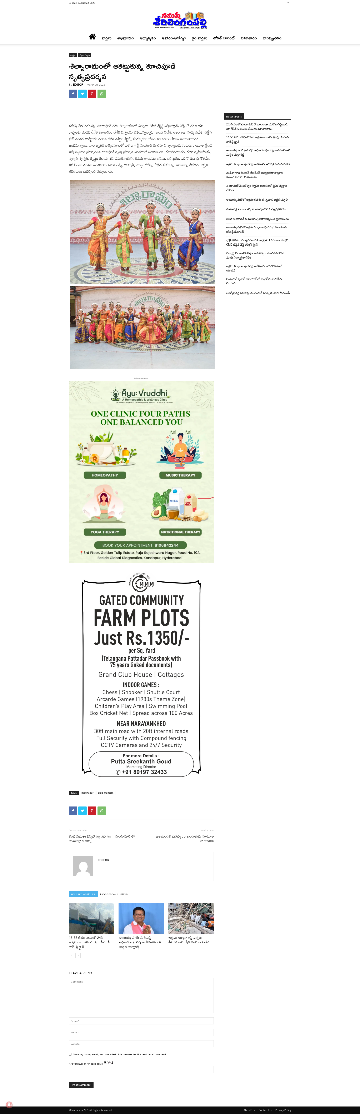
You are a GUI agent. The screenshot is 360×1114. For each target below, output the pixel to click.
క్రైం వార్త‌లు (199, 38)
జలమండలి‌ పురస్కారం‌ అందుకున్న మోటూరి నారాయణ (185, 838)
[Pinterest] (92, 94)
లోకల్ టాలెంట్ (224, 38)
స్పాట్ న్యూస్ (85, 55)
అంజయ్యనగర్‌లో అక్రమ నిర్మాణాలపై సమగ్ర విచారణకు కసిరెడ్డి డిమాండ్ (256, 229)
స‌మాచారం (249, 38)
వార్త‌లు (106, 38)
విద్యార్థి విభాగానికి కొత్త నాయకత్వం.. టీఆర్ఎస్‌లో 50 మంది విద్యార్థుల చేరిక (255, 255)
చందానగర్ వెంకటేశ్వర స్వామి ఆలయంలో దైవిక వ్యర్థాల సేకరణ (256, 188)
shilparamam (106, 792)
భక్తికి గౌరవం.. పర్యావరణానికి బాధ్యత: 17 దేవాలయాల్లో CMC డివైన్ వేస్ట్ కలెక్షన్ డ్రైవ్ (257, 242)
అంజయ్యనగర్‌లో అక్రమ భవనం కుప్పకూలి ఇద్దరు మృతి (257, 199)
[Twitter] (82, 94)
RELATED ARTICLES (83, 894)
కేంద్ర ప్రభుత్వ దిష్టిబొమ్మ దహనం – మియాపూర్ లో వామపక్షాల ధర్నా (102, 838)
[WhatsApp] (102, 94)
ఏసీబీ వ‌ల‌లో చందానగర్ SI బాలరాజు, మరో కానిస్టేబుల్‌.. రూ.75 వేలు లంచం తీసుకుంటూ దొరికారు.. (257, 126)
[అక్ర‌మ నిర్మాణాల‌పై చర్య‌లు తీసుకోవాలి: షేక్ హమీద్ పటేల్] (191, 918)
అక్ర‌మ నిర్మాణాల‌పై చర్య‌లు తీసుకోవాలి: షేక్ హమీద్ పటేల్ (188, 939)
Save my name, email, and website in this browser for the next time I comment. (120, 1054)
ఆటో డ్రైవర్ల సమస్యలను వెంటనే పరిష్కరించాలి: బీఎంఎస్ (258, 293)
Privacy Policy (283, 1110)
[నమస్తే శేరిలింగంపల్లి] (180, 20)
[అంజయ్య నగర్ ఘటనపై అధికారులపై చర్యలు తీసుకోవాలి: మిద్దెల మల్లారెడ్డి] (141, 918)
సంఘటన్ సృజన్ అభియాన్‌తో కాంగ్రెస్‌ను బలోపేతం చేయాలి (254, 281)
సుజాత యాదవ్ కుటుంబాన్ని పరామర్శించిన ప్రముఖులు (257, 218)
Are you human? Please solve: (86, 1063)
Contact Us (265, 1110)
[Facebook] (288, 3)
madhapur (87, 792)
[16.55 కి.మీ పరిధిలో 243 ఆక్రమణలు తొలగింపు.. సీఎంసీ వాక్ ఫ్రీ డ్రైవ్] (91, 918)
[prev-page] (71, 955)
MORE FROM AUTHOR (114, 894)
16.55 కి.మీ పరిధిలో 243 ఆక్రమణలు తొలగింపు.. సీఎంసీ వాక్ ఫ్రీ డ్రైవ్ (89, 942)
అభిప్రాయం (125, 38)
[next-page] (78, 955)
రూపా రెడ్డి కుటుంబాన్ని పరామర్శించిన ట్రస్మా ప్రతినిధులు (257, 209)
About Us (249, 1110)
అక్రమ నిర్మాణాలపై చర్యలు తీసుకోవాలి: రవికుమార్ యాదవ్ (254, 268)
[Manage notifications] (9, 1104)
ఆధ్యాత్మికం (148, 38)
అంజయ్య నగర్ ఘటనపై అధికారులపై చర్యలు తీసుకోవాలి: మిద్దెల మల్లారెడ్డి (140, 942)
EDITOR (78, 85)
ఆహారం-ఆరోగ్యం (174, 38)
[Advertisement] (141, 112)
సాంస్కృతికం (272, 38)
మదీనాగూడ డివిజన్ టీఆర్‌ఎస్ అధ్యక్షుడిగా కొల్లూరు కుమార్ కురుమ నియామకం (254, 175)
